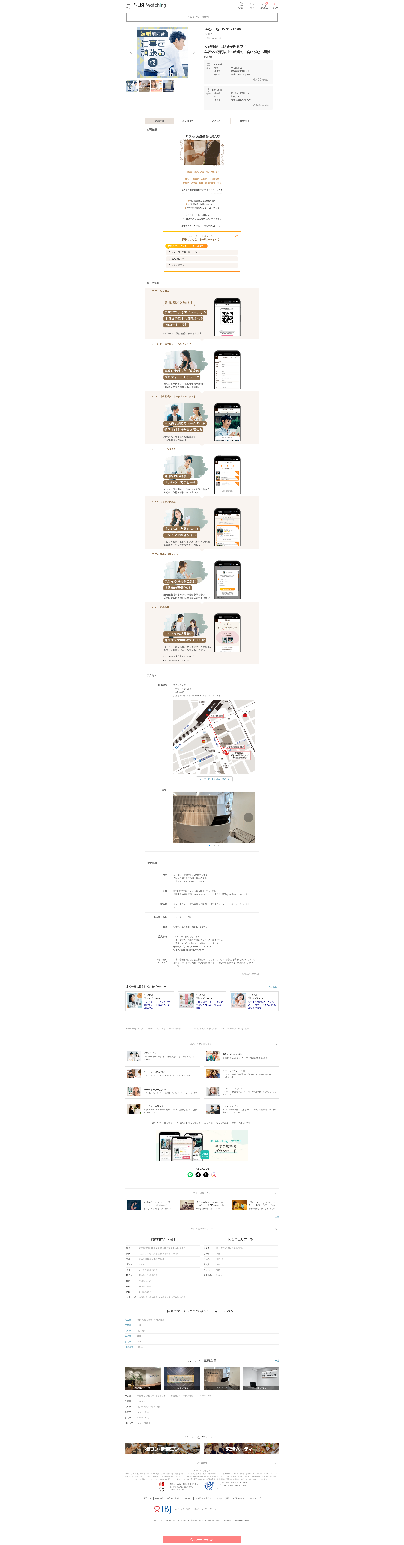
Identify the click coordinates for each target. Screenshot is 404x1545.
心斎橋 (228, 1248)
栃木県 (176, 1248)
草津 (218, 1264)
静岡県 (148, 1259)
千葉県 (156, 1248)
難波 (223, 1248)
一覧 (277, 1217)
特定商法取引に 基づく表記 (179, 1498)
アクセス (216, 121)
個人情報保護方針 (203, 1498)
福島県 (154, 1270)
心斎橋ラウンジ (162, 1396)
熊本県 (154, 1297)
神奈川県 (149, 1248)
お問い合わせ (239, 1498)
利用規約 (159, 1498)
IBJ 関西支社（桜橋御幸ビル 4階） (184, 1396)
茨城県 (169, 1248)
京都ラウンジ (143, 1401)
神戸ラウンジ (143, 1407)
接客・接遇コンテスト (242, 1123)
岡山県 (142, 1286)
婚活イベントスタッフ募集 (216, 1123)
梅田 (218, 1248)
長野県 (154, 1275)
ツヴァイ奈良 (143, 1418)
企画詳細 (159, 121)
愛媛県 (148, 1292)
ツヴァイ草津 (143, 1412)
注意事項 (244, 121)
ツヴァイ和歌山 (144, 1423)
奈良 (218, 1270)
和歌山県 (175, 1254)
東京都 (142, 1248)
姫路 (223, 1259)
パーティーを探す (204, 1539)
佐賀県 (148, 1297)
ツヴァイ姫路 (155, 1407)
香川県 (142, 1292)
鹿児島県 (175, 1297)
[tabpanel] (162, 52)
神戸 (218, 1259)
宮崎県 (167, 1297)
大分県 (161, 1297)
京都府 (148, 1254)
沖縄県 (182, 1297)
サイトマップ (254, 1498)
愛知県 (142, 1259)
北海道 (142, 1264)
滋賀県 (161, 1254)
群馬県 (182, 1248)
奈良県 (167, 1254)
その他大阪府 (237, 1248)
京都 (218, 1254)
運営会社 (148, 1498)
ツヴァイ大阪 (205, 1396)
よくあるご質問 (222, 1498)
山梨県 (148, 1275)
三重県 (161, 1259)
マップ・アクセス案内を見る (212, 779)
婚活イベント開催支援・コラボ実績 (168, 1123)
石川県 (148, 1281)
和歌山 (219, 1275)
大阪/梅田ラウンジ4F (146, 1396)
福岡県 (142, 1297)
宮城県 (148, 1270)
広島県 (148, 1286)
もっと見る (273, 987)
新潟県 (142, 1275)
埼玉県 (163, 1248)
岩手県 (142, 1270)
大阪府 (142, 1254)
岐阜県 (154, 1259)
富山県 (142, 1281)
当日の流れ (187, 121)
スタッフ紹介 (194, 1123)
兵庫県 (154, 1254)
